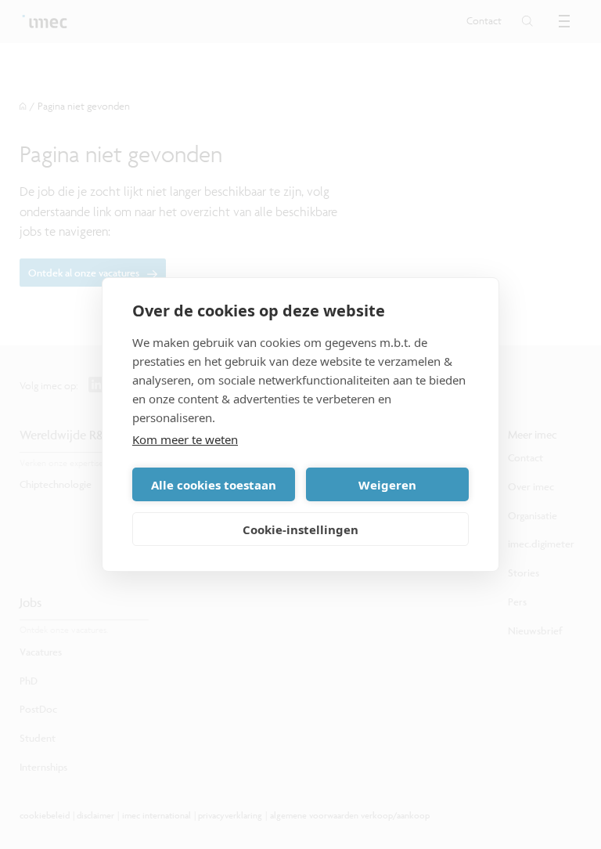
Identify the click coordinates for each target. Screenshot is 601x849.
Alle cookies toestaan (213, 485)
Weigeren (387, 485)
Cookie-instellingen (300, 529)
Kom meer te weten (185, 439)
